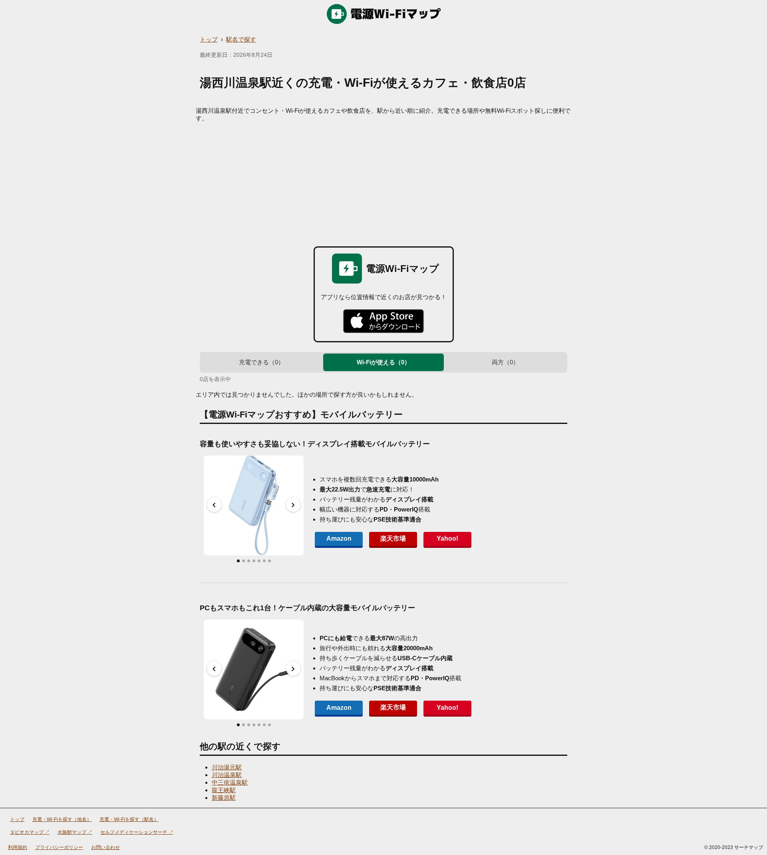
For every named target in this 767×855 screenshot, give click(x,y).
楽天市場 (393, 538)
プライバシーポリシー (59, 847)
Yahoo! (447, 538)
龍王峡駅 (224, 790)
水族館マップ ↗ (75, 832)
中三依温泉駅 (230, 782)
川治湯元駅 (227, 767)
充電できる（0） (261, 362)
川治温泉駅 (227, 774)
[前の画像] (214, 504)
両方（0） (505, 362)
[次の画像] (293, 504)
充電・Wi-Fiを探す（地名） (61, 819)
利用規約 (17, 847)
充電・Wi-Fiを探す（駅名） (129, 819)
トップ (209, 39)
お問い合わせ (105, 847)
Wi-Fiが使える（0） (383, 362)
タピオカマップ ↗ (30, 832)
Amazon (339, 538)
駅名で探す (241, 39)
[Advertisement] (383, 182)
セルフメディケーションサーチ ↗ (136, 832)
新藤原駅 (224, 797)
